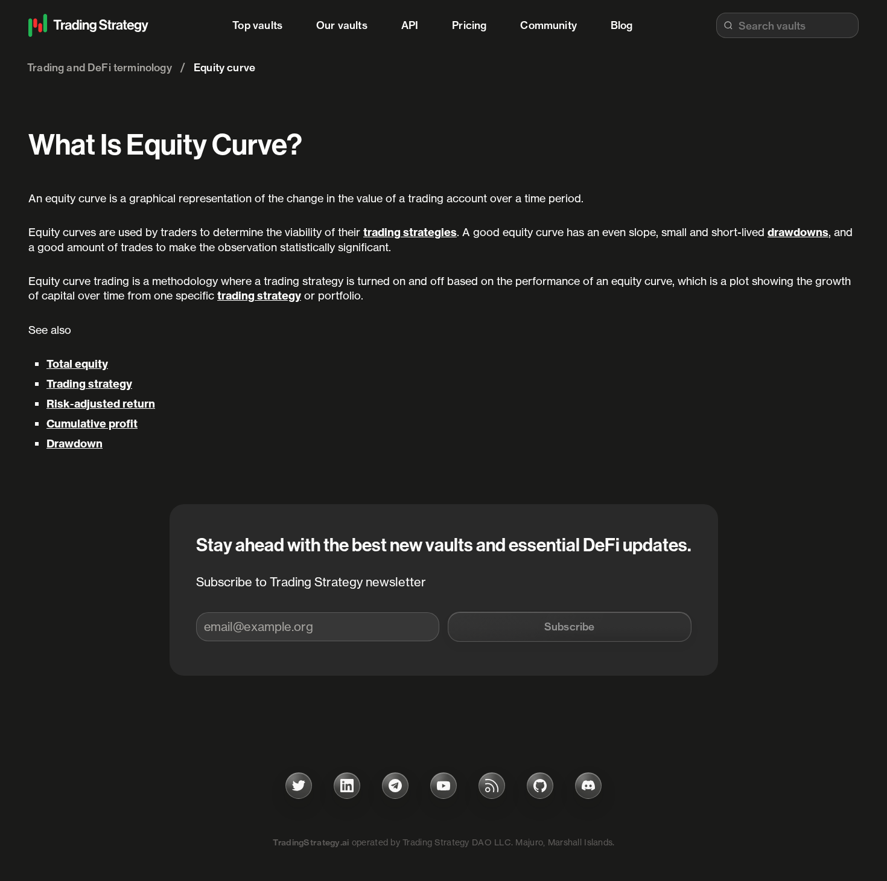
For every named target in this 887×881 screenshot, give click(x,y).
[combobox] (787, 25)
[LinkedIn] (347, 785)
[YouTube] (443, 785)
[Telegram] (395, 785)
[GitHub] (540, 785)
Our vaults (341, 25)
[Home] (88, 25)
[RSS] (491, 785)
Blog (622, 25)
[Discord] (588, 785)
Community (548, 25)
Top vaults (257, 25)
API (410, 25)
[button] (569, 627)
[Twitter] (298, 785)
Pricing (469, 25)
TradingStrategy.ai (311, 842)
